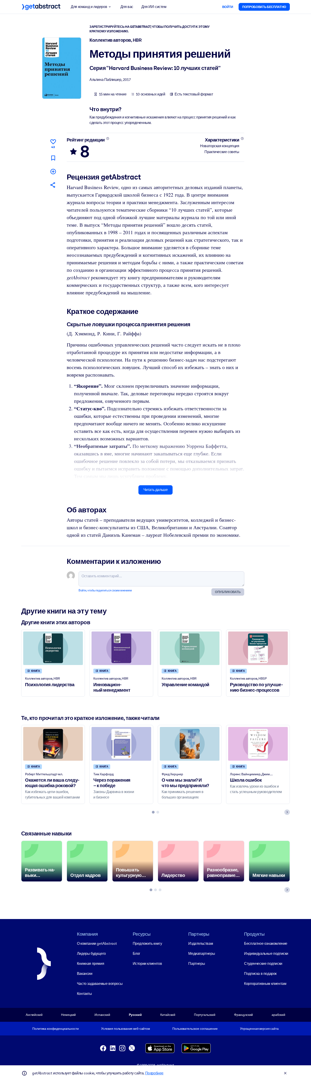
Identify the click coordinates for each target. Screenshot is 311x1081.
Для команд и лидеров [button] (89, 7)
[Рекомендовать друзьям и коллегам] (53, 185)
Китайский (167, 1015)
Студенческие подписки (263, 963)
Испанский (102, 1015)
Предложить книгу (147, 943)
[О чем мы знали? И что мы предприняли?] (189, 743)
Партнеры (196, 963)
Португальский (204, 1015)
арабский (278, 1015)
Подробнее (154, 1073)
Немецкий (68, 1015)
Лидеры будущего (91, 953)
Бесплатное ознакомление (265, 943)
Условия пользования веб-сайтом (125, 1028)
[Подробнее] (107, 138)
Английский (34, 1015)
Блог (136, 953)
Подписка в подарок (260, 973)
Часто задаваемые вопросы (99, 983)
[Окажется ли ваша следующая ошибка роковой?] (53, 743)
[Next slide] (287, 812)
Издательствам (200, 943)
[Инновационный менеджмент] (121, 648)
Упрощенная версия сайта (259, 1028)
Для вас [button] (126, 7)
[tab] (153, 812)
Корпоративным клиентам (265, 983)
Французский (243, 1015)
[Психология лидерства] (53, 648)
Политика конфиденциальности (55, 1028)
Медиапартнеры (201, 953)
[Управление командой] (189, 648)
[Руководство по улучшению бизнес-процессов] (258, 648)
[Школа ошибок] (258, 743)
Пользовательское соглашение (194, 1028)
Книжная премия (90, 963)
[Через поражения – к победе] (121, 743)
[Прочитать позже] (53, 158)
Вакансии (84, 973)
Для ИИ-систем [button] (153, 7)
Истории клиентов (147, 963)
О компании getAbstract (97, 943)
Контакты (84, 993)
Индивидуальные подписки (266, 953)
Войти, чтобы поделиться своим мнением (105, 590)
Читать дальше (155, 490)
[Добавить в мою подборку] (53, 171)
